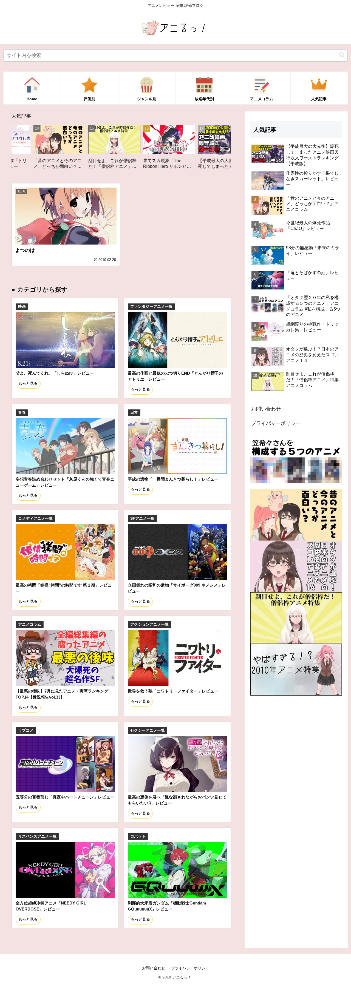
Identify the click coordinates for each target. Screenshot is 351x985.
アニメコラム (29, 624)
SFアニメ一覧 (142, 518)
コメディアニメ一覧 (35, 518)
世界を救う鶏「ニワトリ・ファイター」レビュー (173, 691)
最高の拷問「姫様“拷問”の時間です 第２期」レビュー (64, 588)
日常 (134, 412)
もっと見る (28, 383)
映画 (22, 307)
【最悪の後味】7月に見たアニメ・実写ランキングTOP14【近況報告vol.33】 (62, 694)
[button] (342, 55)
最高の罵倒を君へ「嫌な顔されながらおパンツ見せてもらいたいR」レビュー (177, 800)
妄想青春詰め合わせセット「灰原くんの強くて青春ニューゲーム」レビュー (65, 482)
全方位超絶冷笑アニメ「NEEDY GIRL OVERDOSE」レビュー (51, 906)
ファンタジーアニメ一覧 (151, 307)
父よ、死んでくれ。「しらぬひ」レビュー (55, 373)
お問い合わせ (266, 409)
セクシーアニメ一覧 (147, 730)
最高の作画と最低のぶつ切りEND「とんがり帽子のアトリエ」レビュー (175, 376)
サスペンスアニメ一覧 (37, 836)
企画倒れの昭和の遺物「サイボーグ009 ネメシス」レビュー (177, 588)
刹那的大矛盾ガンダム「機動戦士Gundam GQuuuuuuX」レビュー (167, 906)
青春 (22, 412)
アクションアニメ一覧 (149, 624)
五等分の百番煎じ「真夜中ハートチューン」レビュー (65, 797)
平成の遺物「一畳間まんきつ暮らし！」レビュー (173, 479)
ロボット (138, 836)
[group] (74, 149)
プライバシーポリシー (276, 423)
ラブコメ (25, 730)
